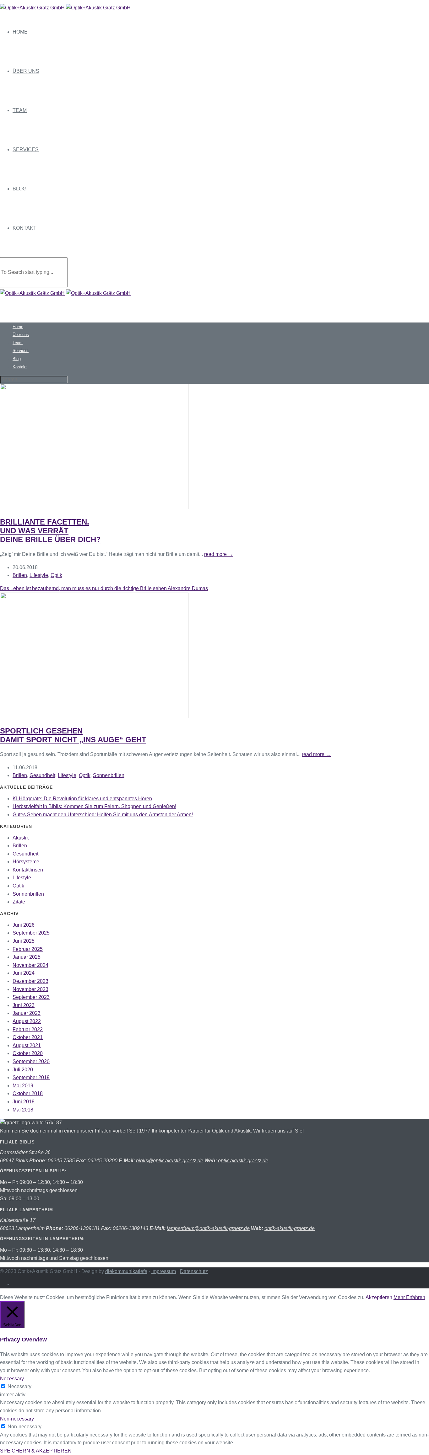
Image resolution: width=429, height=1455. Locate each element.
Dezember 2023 (30, 981)
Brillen (20, 575)
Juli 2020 (23, 1069)
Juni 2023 (24, 1005)
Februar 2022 (28, 1029)
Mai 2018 (23, 1109)
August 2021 (27, 1045)
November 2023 (30, 989)
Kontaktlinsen (28, 869)
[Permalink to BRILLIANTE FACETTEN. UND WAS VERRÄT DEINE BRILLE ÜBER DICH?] (94, 507)
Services (26, 149)
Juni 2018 (24, 1101)
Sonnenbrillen (108, 775)
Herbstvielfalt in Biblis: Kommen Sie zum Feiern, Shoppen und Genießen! (94, 806)
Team (20, 110)
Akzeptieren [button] (379, 1297)
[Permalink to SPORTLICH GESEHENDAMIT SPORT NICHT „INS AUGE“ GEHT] (94, 716)
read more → (218, 554)
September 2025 (31, 932)
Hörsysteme (26, 861)
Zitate (19, 901)
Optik (56, 575)
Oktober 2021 (28, 1037)
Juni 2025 (24, 941)
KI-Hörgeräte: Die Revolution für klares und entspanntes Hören (82, 798)
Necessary (19, 1386)
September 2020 (31, 1061)
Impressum (163, 1271)
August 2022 (27, 1021)
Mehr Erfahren (409, 1297)
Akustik (21, 837)
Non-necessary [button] (17, 1418)
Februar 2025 (28, 949)
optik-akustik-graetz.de (243, 1160)
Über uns (26, 71)
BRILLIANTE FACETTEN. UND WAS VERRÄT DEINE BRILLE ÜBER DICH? (50, 531)
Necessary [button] (12, 1378)
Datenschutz (194, 1271)
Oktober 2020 (28, 1053)
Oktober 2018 (28, 1093)
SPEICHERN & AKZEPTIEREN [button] (36, 1450)
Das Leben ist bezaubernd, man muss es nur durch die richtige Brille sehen (104, 588)
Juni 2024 (24, 973)
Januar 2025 (27, 957)
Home (20, 32)
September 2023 (31, 997)
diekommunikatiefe (126, 1271)
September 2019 (31, 1077)
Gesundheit (42, 775)
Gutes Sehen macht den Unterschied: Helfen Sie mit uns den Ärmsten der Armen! (103, 814)
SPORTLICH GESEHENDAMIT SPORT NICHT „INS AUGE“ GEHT (73, 735)
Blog (19, 188)
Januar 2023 (27, 1013)
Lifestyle (39, 575)
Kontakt (24, 228)
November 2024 (30, 965)
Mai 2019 (23, 1085)
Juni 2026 (24, 925)
